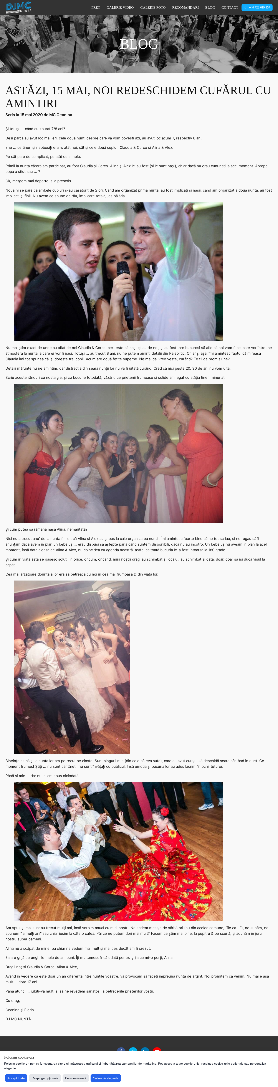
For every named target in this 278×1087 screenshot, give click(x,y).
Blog (210, 7)
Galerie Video (120, 7)
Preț (95, 7)
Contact (230, 7)
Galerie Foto (153, 7)
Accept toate (16, 1078)
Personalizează (75, 1078)
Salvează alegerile (105, 1078)
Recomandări (185, 7)
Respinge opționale (45, 1078)
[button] (257, 7)
